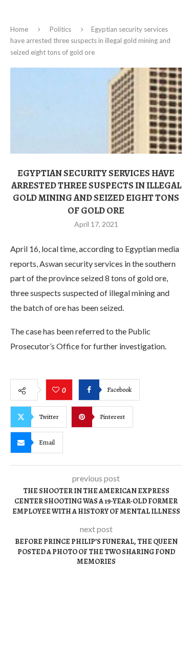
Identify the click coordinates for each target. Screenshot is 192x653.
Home (19, 29)
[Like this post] (57, 390)
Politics (60, 29)
